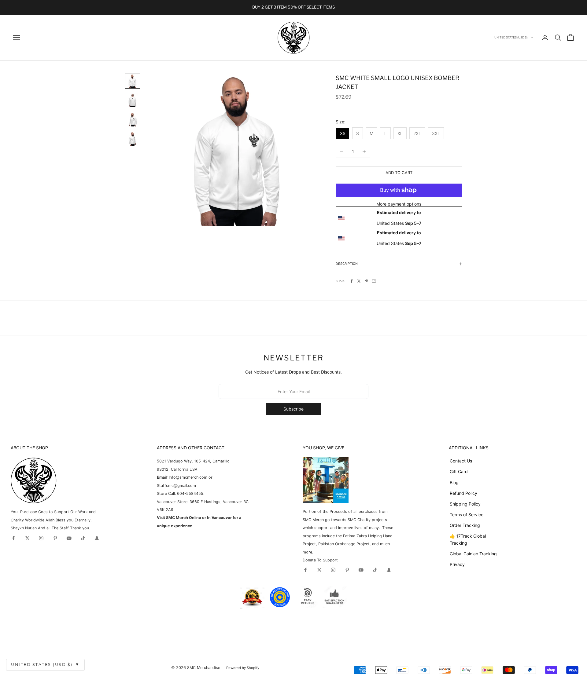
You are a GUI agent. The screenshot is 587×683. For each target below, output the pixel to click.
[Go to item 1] (132, 81)
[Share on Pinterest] (366, 281)
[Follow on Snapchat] (97, 538)
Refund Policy (463, 493)
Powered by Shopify (242, 668)
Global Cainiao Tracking (473, 553)
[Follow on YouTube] (69, 538)
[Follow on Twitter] (27, 538)
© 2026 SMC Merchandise (195, 667)
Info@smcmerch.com (188, 477)
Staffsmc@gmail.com (176, 485)
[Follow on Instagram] (41, 538)
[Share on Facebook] (351, 281)
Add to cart (399, 172)
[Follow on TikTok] (83, 538)
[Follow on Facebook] (13, 538)
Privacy (457, 564)
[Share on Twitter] (359, 281)
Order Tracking (465, 525)
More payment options (398, 203)
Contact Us (461, 460)
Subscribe (293, 408)
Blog (454, 482)
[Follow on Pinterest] (55, 538)
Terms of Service (466, 514)
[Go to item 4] (132, 138)
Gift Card (459, 471)
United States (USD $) (45, 664)
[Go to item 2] (132, 100)
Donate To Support (320, 560)
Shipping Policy (465, 503)
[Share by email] (374, 281)
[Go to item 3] (132, 119)
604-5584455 (189, 493)
